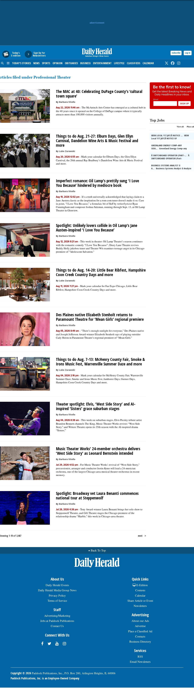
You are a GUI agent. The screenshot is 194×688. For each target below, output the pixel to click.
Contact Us (57, 626)
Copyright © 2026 (21, 673)
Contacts (140, 636)
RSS (140, 656)
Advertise (140, 626)
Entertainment (102, 63)
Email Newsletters (140, 661)
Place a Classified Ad (140, 631)
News (36, 63)
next (140, 535)
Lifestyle (119, 63)
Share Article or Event (140, 600)
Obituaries (71, 63)
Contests (140, 590)
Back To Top (98, 550)
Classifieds (133, 63)
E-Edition (142, 585)
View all (180, 126)
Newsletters (140, 606)
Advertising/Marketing (57, 615)
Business (85, 63)
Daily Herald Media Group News (57, 590)
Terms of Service (57, 600)
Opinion (57, 63)
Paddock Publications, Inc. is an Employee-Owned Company (45, 678)
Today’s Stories (21, 63)
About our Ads (140, 621)
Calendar (148, 63)
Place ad (190, 126)
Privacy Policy (57, 595)
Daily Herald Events (57, 585)
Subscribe (176, 52)
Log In (187, 52)
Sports (46, 63)
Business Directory (140, 641)
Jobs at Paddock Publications (57, 621)
